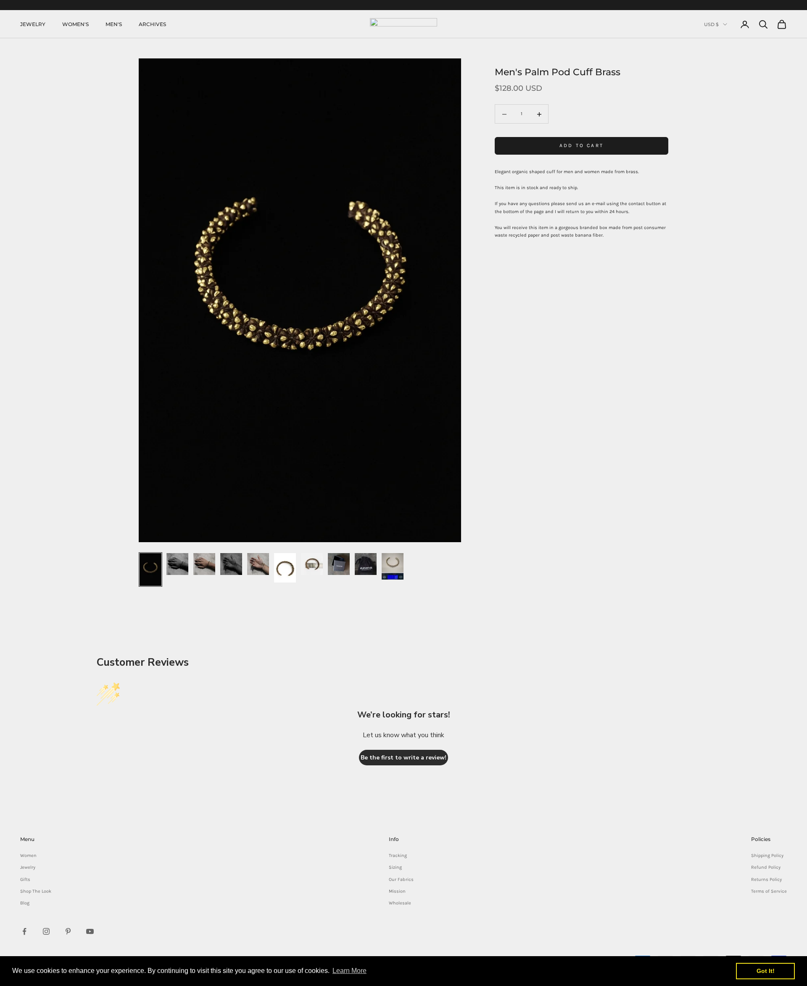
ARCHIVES (152, 24)
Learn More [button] (349, 970)
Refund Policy (766, 867)
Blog (24, 903)
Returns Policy (766, 879)
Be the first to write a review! (403, 758)
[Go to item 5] (258, 564)
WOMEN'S (75, 24)
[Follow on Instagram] (46, 931)
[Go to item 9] (365, 564)
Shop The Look (35, 891)
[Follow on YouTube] (90, 931)
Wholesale (400, 903)
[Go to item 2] (177, 564)
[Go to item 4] (231, 564)
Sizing (395, 867)
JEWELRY (32, 24)
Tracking (398, 855)
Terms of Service (769, 891)
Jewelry (27, 867)
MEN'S (113, 24)
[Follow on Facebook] (24, 931)
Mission (397, 891)
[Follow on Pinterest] (68, 931)
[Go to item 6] (285, 567)
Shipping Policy (767, 855)
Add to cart (581, 146)
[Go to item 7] (312, 564)
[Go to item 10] (392, 566)
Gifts (25, 879)
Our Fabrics (401, 879)
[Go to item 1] (150, 569)
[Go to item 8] (339, 564)
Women (28, 855)
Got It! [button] (766, 971)
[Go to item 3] (204, 564)
